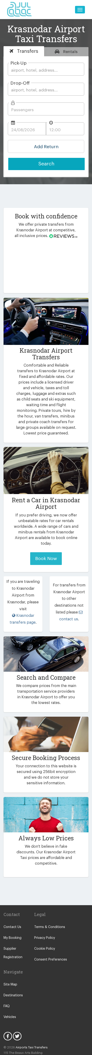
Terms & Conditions (49, 927)
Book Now (46, 558)
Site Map (10, 984)
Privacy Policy (44, 938)
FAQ (7, 1006)
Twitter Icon (17, 1036)
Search (46, 163)
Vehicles (10, 1017)
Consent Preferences (50, 959)
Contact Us (12, 927)
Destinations (13, 995)
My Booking (12, 938)
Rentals (70, 52)
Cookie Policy (44, 948)
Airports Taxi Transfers (32, 1047)
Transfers (27, 51)
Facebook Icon (8, 1036)
